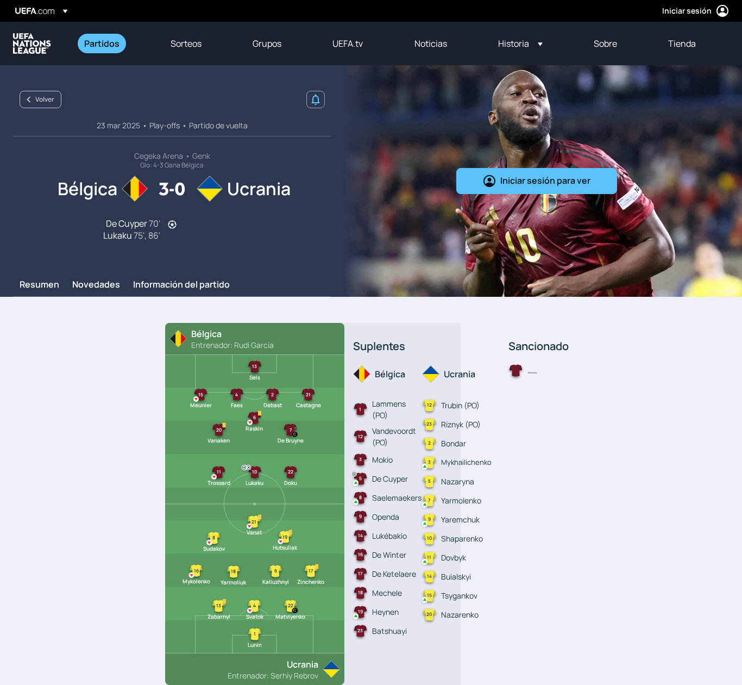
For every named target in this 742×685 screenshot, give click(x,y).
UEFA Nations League (32, 43)
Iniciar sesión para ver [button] (545, 180)
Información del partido (181, 285)
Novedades (96, 285)
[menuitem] (113, 43)
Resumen (39, 285)
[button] (520, 43)
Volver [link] (44, 99)
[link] (102, 43)
